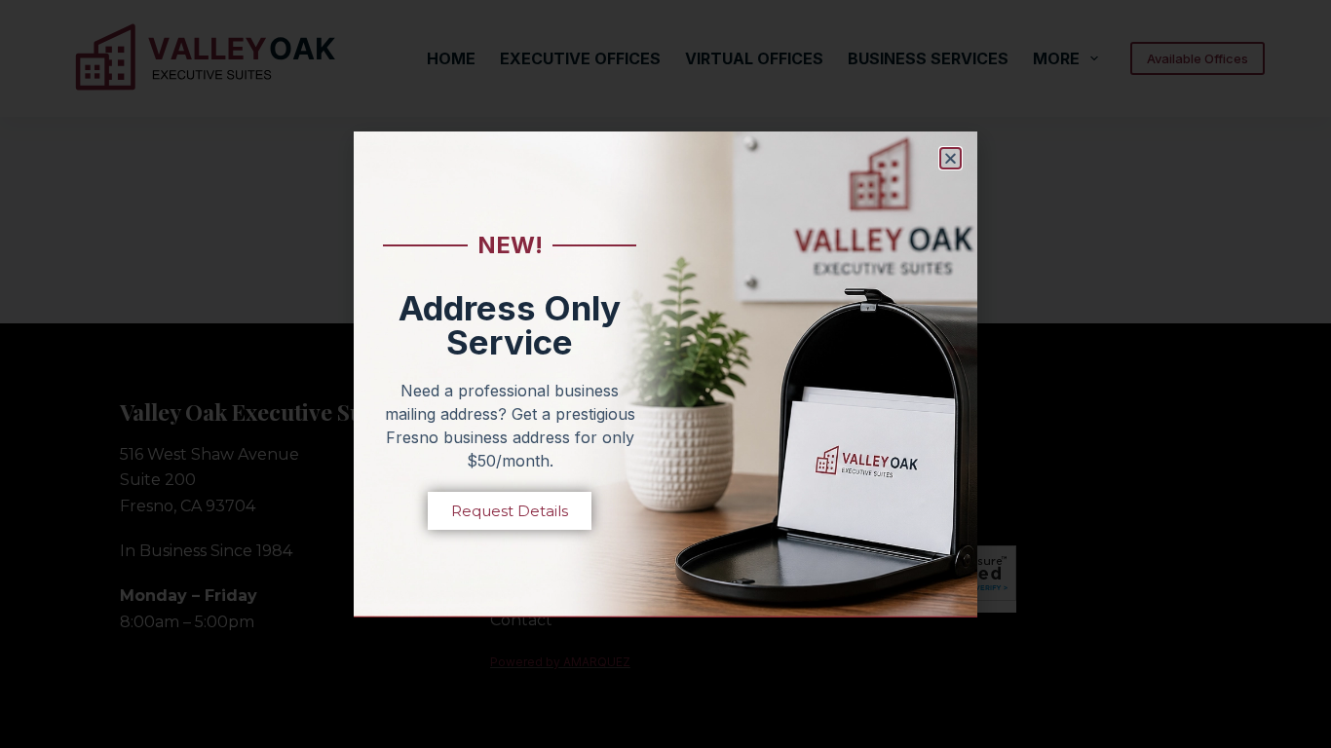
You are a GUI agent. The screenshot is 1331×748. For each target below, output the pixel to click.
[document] (665, 374)
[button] (950, 158)
